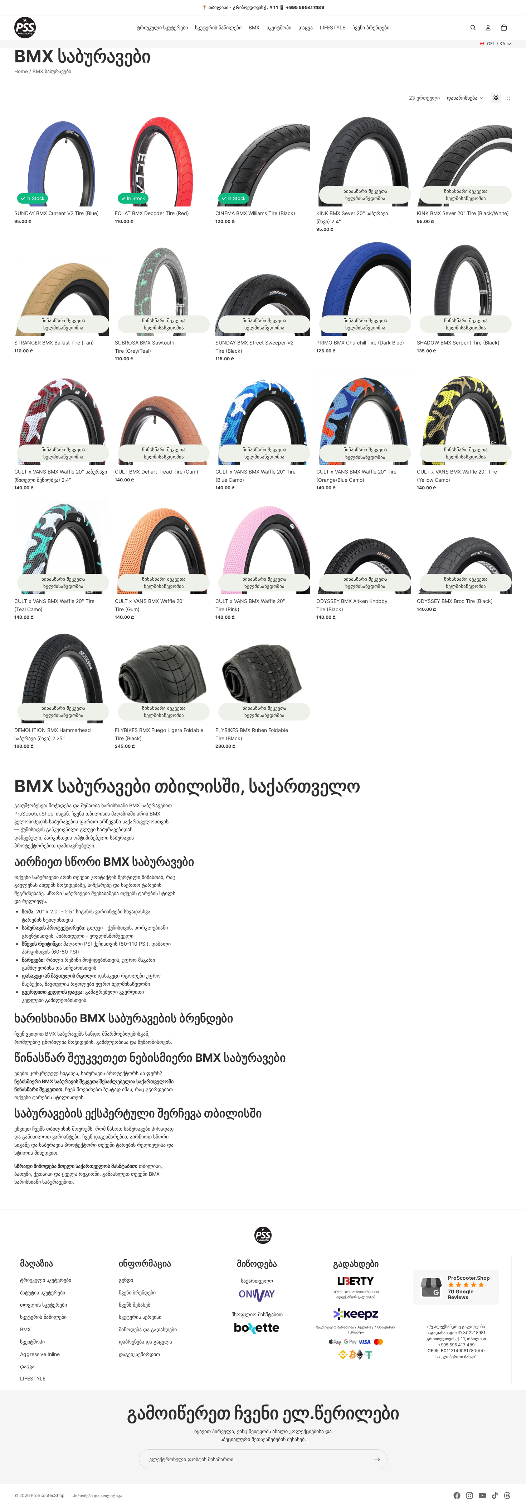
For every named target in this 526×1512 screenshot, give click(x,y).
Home (21, 71)
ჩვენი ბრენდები (137, 1292)
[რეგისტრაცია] (377, 1459)
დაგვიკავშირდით (139, 1354)
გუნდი (126, 1280)
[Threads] (507, 1495)
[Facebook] (457, 1495)
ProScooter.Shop (47, 1495)
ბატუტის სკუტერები (42, 1292)
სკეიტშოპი (32, 1342)
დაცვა (27, 1366)
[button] (465, 98)
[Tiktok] (495, 1495)
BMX (25, 1329)
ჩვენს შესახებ (134, 1305)
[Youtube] (482, 1495)
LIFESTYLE (32, 1378)
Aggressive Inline (40, 1354)
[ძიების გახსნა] (473, 27)
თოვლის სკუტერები (43, 1305)
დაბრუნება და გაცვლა (145, 1342)
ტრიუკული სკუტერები (45, 1280)
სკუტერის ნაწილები (43, 1317)
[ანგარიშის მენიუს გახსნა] (488, 27)
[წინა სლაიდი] (125, 159)
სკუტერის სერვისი (140, 1317)
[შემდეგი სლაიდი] (199, 159)
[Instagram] (469, 1495)
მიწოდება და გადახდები (148, 1329)
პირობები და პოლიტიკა (97, 1495)
